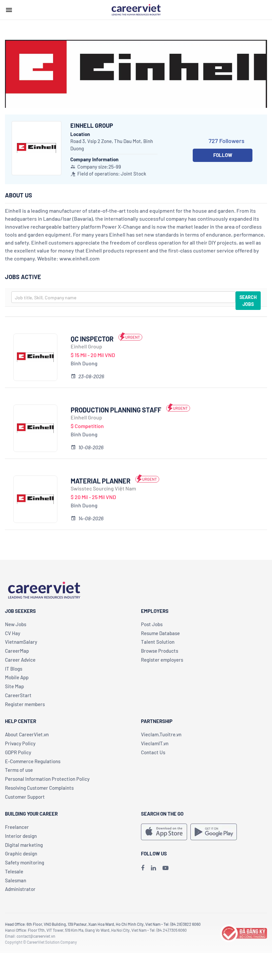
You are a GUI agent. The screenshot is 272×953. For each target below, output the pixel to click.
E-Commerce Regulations (32, 761)
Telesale (14, 871)
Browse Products (159, 651)
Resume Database (160, 633)
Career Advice (20, 660)
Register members (25, 704)
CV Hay (12, 633)
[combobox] (123, 297)
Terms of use (19, 770)
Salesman (15, 880)
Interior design (21, 836)
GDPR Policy (18, 752)
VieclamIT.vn (155, 743)
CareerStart (18, 695)
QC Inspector (92, 339)
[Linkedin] (153, 867)
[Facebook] (142, 867)
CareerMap (17, 651)
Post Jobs (152, 624)
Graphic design (21, 853)
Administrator (20, 889)
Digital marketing (24, 845)
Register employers (162, 660)
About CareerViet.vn (27, 734)
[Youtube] (166, 867)
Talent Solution (157, 642)
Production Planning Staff (116, 410)
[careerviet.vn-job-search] (164, 832)
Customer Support (25, 797)
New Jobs (15, 624)
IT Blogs (13, 669)
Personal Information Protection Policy (47, 779)
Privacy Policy (20, 743)
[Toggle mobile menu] (9, 10)
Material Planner (100, 481)
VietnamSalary (21, 642)
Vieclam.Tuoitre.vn (161, 734)
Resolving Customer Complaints (39, 788)
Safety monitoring (24, 862)
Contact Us (153, 752)
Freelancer (17, 827)
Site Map (14, 686)
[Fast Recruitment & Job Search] (136, 9)
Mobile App (17, 677)
